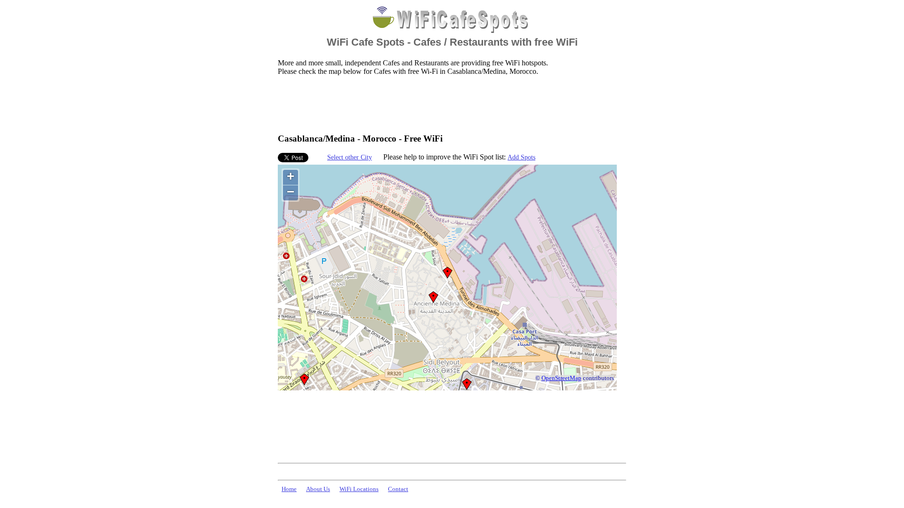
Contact (398, 489)
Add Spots (521, 157)
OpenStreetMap (561, 378)
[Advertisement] (449, 104)
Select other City (349, 157)
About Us (318, 489)
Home (289, 489)
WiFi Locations (359, 489)
